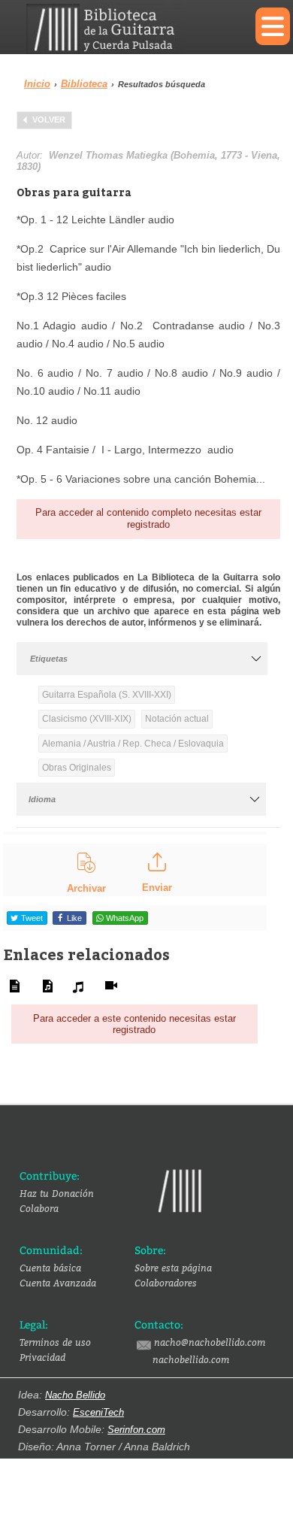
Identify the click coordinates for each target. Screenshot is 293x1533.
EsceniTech (98, 1412)
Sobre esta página (173, 1268)
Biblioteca (84, 83)
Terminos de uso (55, 1342)
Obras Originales (76, 767)
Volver (48, 119)
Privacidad (42, 1357)
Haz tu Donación (57, 1193)
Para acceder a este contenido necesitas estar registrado (134, 1024)
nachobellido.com (191, 1359)
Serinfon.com (136, 1429)
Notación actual (177, 718)
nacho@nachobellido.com (209, 1342)
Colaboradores (165, 1283)
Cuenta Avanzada (58, 1283)
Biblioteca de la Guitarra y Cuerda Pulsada (129, 29)
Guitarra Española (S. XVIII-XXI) (106, 694)
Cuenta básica (50, 1268)
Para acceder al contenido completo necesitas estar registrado (148, 518)
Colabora (39, 1208)
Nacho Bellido (75, 1395)
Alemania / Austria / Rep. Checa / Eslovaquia (133, 743)
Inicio (37, 83)
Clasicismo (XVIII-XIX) (86, 718)
